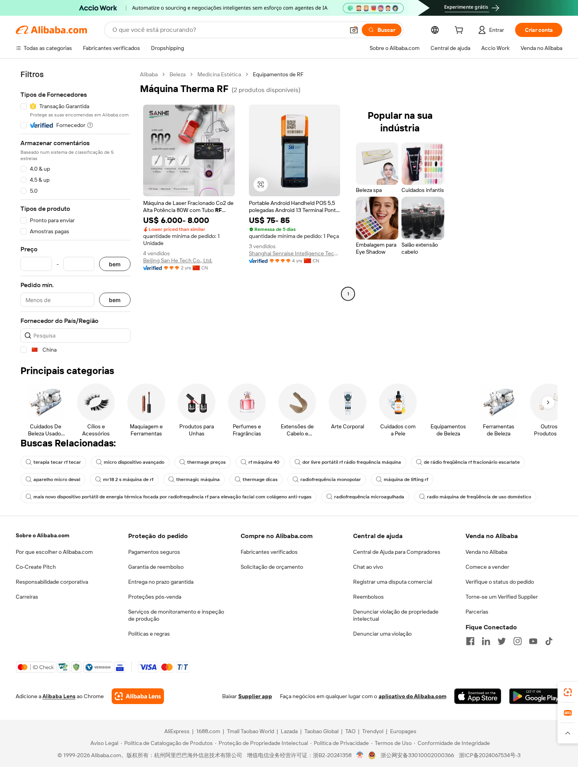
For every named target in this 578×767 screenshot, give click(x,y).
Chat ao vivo (368, 567)
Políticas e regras (149, 634)
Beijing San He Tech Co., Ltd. (177, 260)
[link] (568, 692)
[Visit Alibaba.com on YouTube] (533, 641)
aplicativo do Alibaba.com (412, 696)
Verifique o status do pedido (500, 582)
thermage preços (206, 462)
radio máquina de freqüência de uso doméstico (479, 497)
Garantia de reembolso (156, 567)
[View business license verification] (360, 755)
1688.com (208, 731)
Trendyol (372, 731)
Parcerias (477, 611)
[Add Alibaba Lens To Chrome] (138, 696)
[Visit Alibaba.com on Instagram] (517, 641)
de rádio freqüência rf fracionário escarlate (472, 462)
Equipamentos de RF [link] (278, 74)
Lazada (289, 731)
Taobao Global (321, 731)
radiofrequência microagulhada (369, 497)
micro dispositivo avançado (134, 462)
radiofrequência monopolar (330, 479)
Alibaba (149, 74)
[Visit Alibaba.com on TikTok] (549, 641)
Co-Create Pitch (36, 567)
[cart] (460, 31)
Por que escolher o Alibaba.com (54, 552)
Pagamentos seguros (154, 552)
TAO (350, 731)
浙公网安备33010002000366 (417, 755)
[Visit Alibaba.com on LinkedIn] (486, 641)
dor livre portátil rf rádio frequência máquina (351, 462)
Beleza (177, 74)
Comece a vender (487, 567)
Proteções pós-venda (154, 597)
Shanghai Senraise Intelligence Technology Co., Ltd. (295, 253)
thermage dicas (260, 479)
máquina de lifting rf (406, 479)
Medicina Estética (219, 74)
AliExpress (177, 731)
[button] (354, 30)
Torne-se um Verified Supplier (502, 597)
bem (115, 264)
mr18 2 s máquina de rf (128, 479)
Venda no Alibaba (486, 552)
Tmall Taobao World (250, 731)
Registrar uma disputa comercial (392, 582)
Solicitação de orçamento (272, 567)
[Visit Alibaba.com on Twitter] (501, 641)
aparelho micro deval (56, 479)
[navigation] (75, 212)
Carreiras (27, 597)
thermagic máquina (198, 479)
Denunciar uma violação (382, 634)
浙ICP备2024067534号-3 (490, 755)
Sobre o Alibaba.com (42, 535)
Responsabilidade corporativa (52, 582)
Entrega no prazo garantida (160, 582)
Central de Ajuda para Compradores (396, 552)
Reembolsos (368, 597)
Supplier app (255, 696)
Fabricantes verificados (269, 552)
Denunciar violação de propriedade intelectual (395, 615)
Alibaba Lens (58, 696)
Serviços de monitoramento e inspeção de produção (176, 615)
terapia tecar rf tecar (57, 462)
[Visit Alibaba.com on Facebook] (470, 641)
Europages (403, 731)
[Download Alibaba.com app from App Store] (477, 696)
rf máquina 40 (264, 462)
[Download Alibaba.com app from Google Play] (535, 696)
